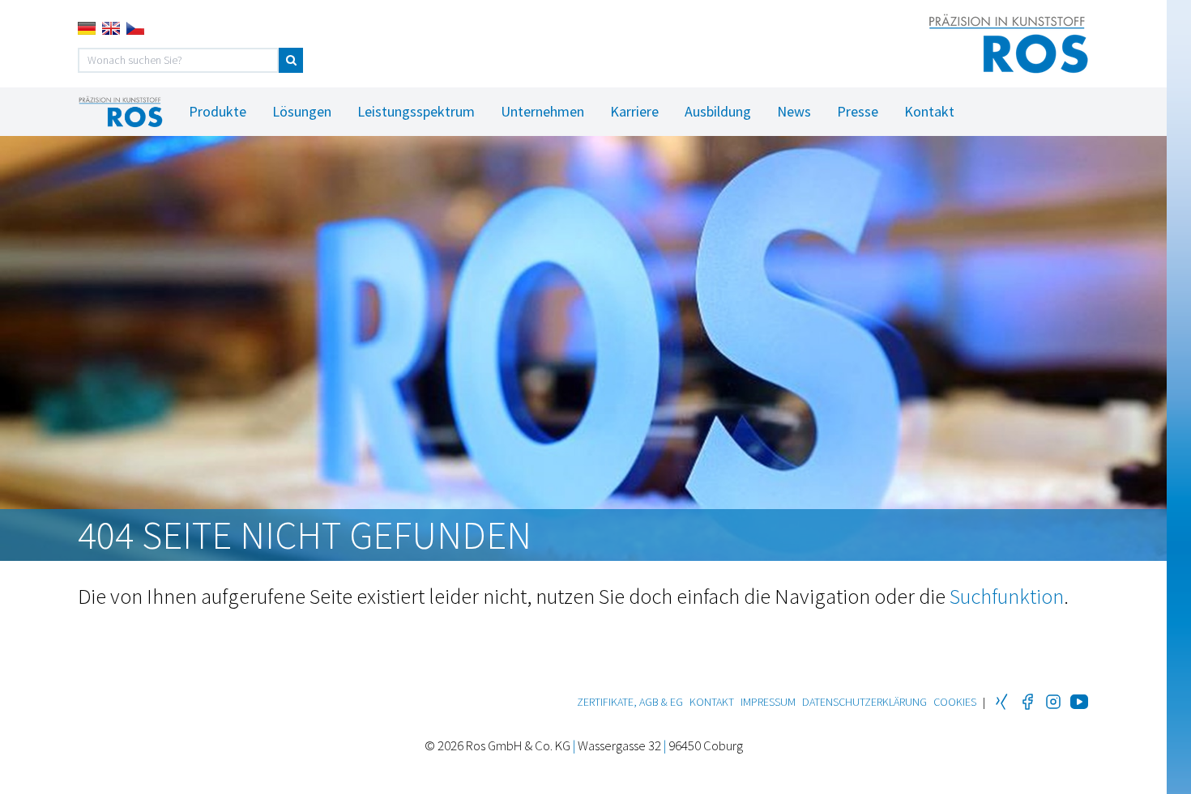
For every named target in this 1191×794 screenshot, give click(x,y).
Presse (857, 111)
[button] (291, 60)
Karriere (634, 111)
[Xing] (1001, 701)
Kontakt (929, 111)
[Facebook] (1027, 701)
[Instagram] (1053, 701)
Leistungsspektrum (416, 111)
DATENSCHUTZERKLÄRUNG (864, 701)
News (794, 111)
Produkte (217, 111)
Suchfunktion (1007, 596)
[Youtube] (1079, 701)
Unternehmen (542, 111)
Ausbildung (718, 111)
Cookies (954, 701)
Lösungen (301, 111)
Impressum (768, 701)
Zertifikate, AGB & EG (630, 701)
